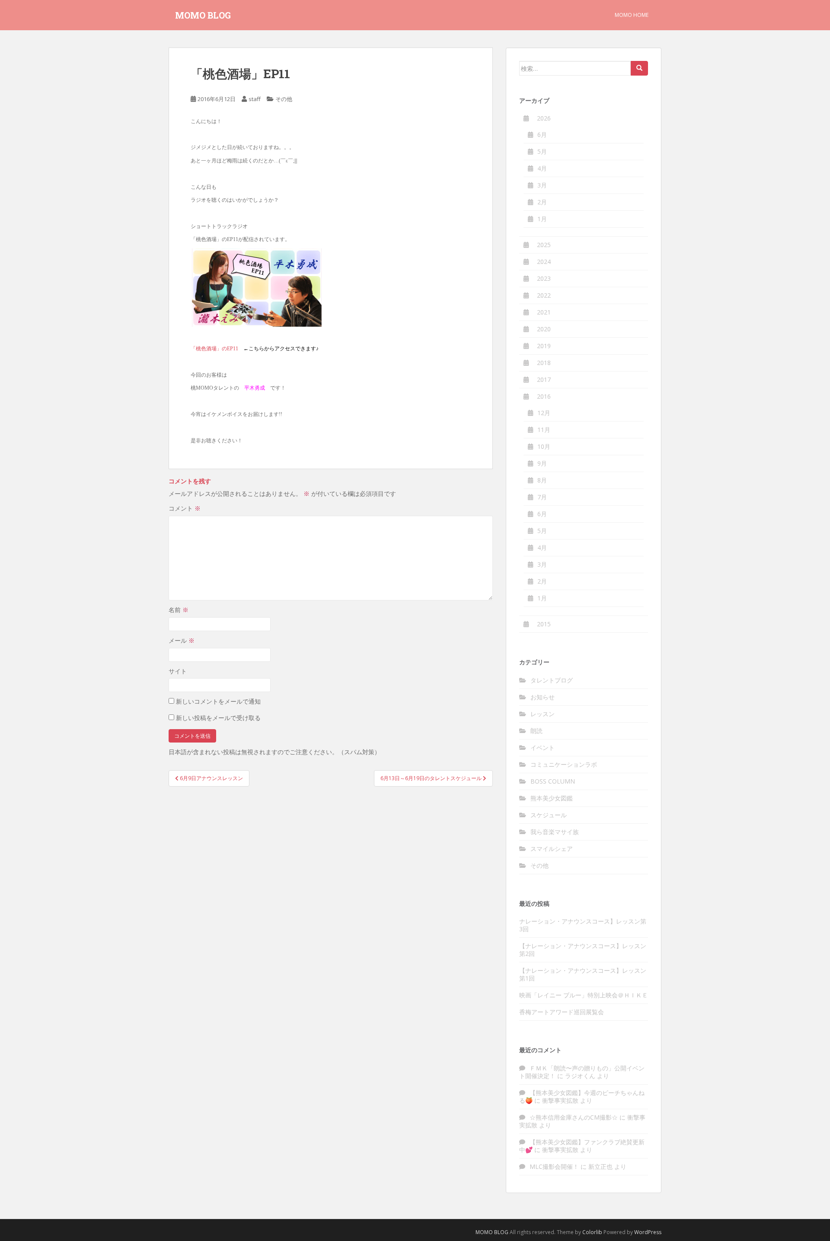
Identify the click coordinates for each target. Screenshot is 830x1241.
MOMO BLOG (203, 15)
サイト (178, 671)
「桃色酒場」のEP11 (214, 349)
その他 (283, 99)
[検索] (639, 68)
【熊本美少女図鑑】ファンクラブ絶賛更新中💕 (582, 1146)
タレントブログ (551, 680)
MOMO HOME (631, 15)
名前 (178, 610)
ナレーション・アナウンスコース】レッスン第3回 (582, 925)
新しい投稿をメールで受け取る (218, 718)
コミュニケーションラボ (563, 764)
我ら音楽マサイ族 (554, 832)
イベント (542, 747)
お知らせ (542, 697)
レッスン (542, 714)
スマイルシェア (551, 848)
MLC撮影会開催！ (554, 1166)
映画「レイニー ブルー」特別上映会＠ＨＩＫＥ (583, 995)
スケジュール (548, 815)
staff (255, 99)
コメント (185, 508)
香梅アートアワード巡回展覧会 (561, 1012)
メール (182, 640)
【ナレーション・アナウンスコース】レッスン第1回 (582, 974)
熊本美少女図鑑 (551, 798)
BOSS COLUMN (552, 781)
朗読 (536, 731)
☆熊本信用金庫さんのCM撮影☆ (574, 1117)
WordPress (647, 1232)
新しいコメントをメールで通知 (218, 701)
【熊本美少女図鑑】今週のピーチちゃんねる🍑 (582, 1097)
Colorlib (592, 1232)
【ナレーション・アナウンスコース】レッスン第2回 (582, 950)
